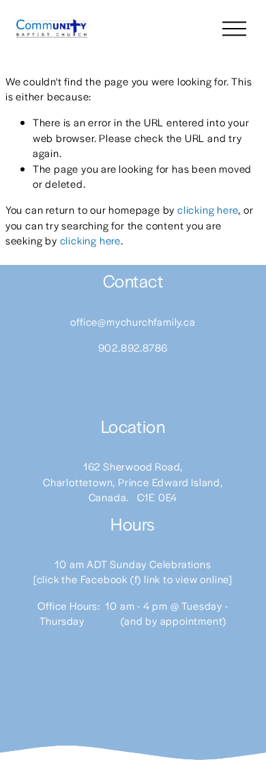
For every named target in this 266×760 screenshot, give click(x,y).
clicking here (207, 209)
